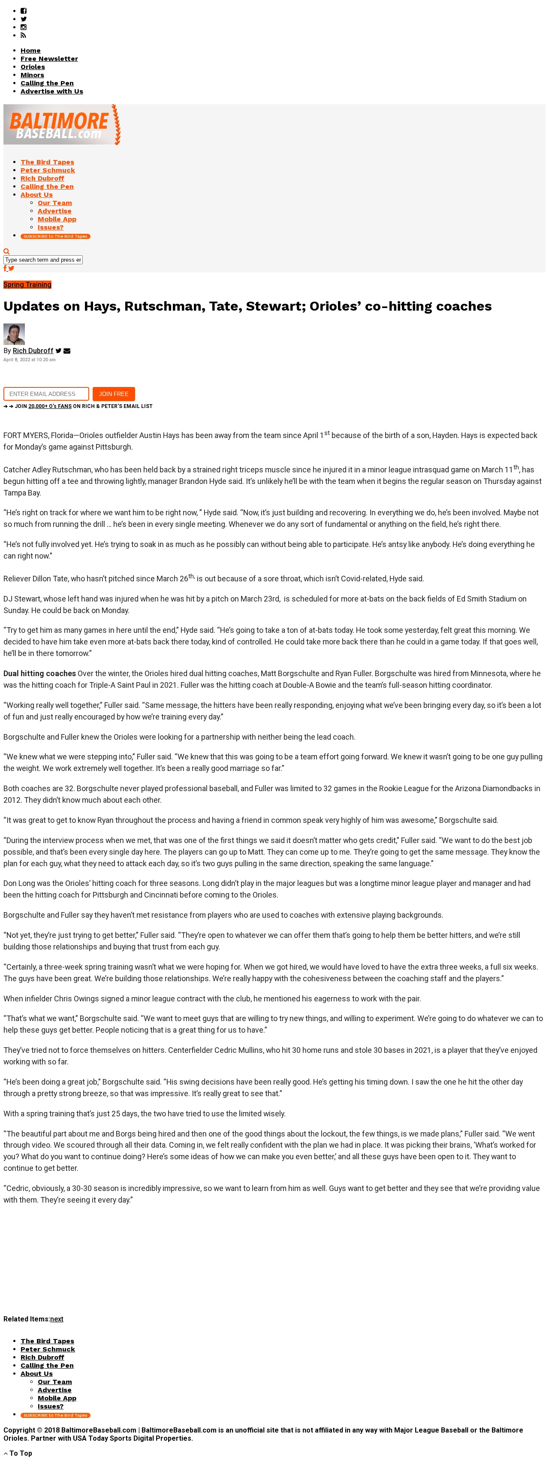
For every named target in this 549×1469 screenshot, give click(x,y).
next (56, 1319)
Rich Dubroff (33, 351)
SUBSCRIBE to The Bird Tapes (55, 236)
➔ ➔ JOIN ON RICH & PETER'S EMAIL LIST (78, 406)
